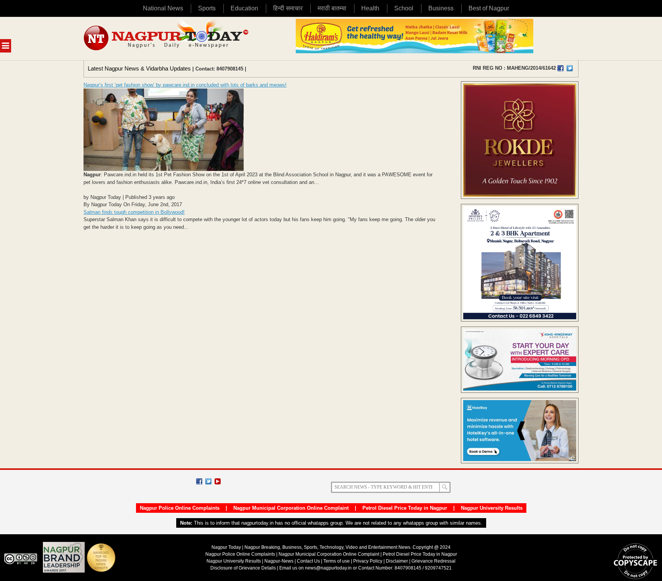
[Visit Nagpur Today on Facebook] (560, 68)
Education (244, 8)
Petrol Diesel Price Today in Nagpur (404, 508)
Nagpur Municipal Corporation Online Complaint (291, 508)
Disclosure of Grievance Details (243, 568)
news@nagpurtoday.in (328, 568)
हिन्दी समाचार (288, 8)
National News (163, 8)
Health (370, 8)
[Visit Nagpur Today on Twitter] (570, 68)
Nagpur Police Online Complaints (180, 508)
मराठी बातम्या (332, 8)
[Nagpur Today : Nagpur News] (167, 38)
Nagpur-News (278, 561)
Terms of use (336, 561)
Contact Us (308, 561)
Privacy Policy (367, 561)
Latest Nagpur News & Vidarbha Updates (139, 68)
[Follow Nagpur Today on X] (208, 481)
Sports (207, 8)
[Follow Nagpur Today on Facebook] (199, 481)
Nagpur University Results (492, 508)
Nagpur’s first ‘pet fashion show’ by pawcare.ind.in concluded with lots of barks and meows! (185, 85)
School (403, 8)
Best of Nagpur (489, 8)
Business (441, 8)
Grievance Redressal (433, 561)
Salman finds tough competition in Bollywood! (134, 212)
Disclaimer (397, 561)
